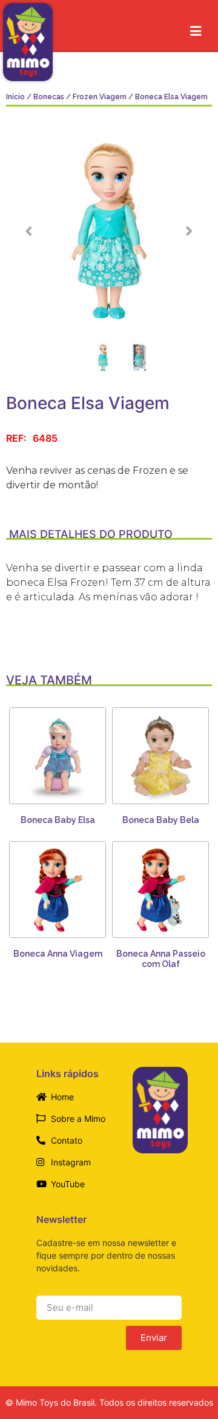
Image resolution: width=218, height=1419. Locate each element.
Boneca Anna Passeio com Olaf (160, 959)
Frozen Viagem (100, 97)
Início (15, 97)
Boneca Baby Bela (160, 820)
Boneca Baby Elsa (58, 820)
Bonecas (48, 97)
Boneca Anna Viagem (57, 954)
